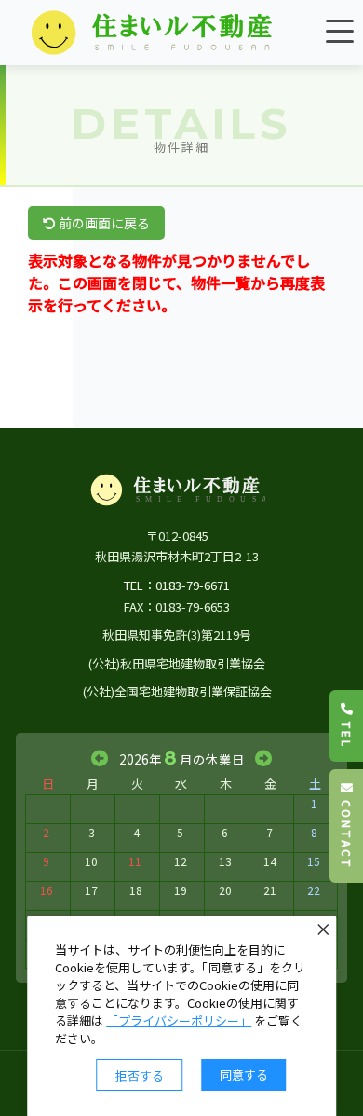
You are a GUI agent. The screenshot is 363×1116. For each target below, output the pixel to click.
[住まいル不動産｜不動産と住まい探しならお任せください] (153, 32)
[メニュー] (340, 31)
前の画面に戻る (103, 223)
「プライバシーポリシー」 (178, 1020)
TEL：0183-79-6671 (177, 585)
